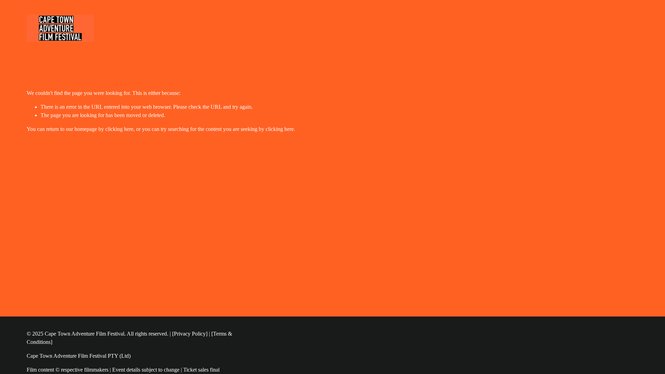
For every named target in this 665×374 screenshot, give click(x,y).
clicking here (119, 129)
